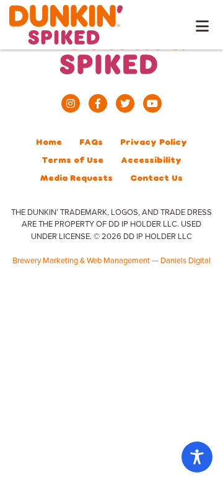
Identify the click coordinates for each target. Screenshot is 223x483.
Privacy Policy (153, 141)
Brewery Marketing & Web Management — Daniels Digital (111, 260)
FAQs (91, 141)
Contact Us (156, 177)
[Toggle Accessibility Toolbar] (197, 457)
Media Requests (76, 177)
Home (49, 141)
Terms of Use (72, 159)
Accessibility (151, 159)
